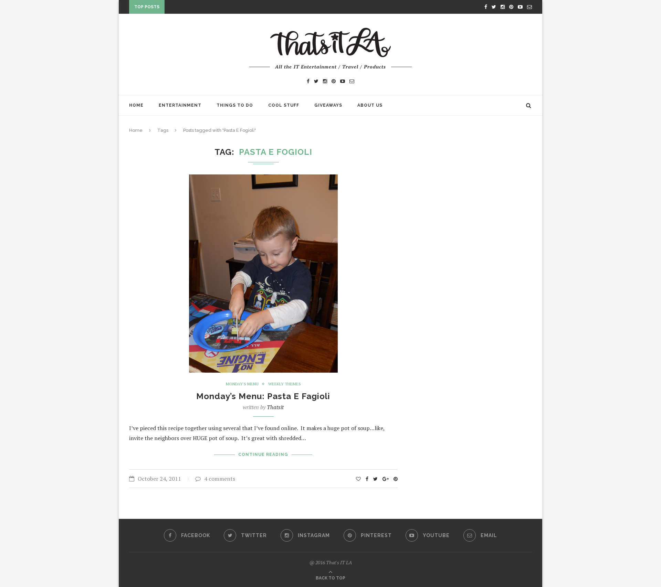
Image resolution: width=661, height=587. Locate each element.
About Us (369, 105)
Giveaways (328, 105)
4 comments (219, 478)
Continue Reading (263, 454)
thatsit (275, 407)
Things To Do (235, 105)
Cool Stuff (283, 105)
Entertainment (180, 105)
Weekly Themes (284, 384)
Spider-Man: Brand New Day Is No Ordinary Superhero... (240, 8)
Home (136, 105)
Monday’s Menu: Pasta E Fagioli (263, 396)
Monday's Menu (242, 384)
